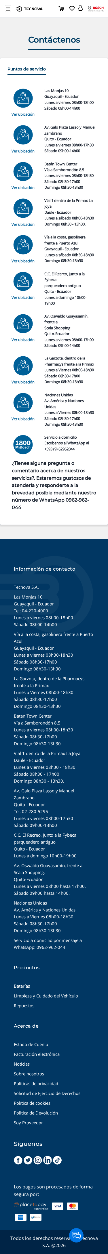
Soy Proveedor (28, 1122)
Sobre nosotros (29, 1074)
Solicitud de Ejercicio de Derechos (47, 1093)
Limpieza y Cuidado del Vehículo (46, 996)
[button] (80, 6)
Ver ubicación (23, 114)
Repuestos (24, 1005)
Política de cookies (32, 1103)
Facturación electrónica (37, 1054)
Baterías (22, 986)
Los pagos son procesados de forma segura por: (53, 1190)
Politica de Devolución (36, 1113)
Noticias (22, 1064)
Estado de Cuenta (31, 1044)
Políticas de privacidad (36, 1083)
